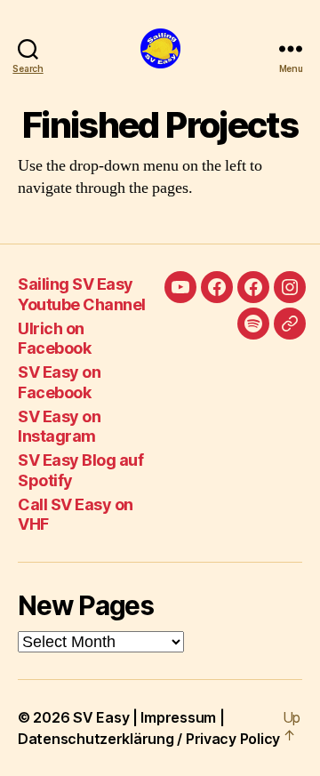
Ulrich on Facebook (54, 338)
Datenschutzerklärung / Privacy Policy (149, 739)
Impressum (178, 717)
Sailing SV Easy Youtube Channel (82, 294)
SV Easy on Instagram (59, 426)
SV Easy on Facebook (59, 382)
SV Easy (101, 717)
